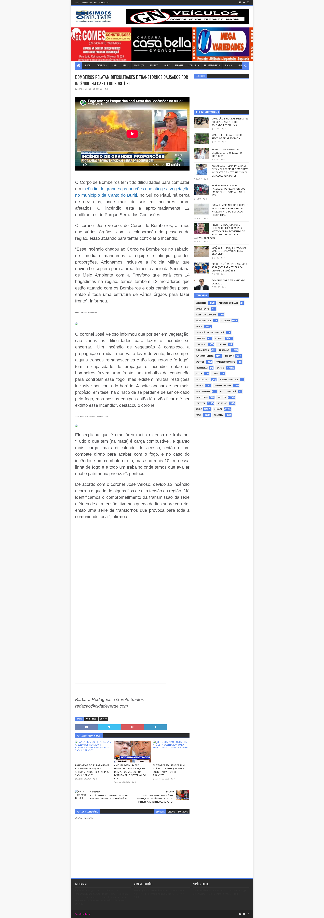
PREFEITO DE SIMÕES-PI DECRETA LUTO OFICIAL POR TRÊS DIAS (227, 152)
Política (154, 65)
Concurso (193, 65)
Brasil (126, 65)
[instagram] (247, 2)
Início (77, 2)
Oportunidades (222, 386)
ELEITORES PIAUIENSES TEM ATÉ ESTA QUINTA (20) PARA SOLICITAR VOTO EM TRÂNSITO (169, 770)
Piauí (114, 65)
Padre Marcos (203, 391)
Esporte (179, 65)
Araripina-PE (202, 309)
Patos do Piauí (228, 391)
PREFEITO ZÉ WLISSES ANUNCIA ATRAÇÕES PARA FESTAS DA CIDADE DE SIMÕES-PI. (229, 267)
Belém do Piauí (203, 321)
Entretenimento (212, 65)
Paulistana (202, 397)
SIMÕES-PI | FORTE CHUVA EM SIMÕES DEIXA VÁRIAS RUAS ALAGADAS (229, 251)
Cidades (101, 65)
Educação (139, 65)
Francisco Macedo (225, 362)
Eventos (200, 362)
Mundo (241, 65)
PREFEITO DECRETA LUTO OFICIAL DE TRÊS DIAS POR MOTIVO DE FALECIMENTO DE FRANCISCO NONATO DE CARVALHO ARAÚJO (219, 231)
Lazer (215, 374)
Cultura (222, 344)
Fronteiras (202, 368)
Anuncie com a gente (89, 2)
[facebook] (239, 2)
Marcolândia (203, 380)
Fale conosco (103, 2)
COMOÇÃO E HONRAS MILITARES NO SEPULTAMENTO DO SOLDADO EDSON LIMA (230, 122)
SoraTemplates (82, 914)
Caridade (200, 338)
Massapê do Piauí (229, 380)
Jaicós (199, 374)
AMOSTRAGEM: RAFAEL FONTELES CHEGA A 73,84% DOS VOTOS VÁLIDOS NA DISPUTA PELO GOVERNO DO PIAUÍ (130, 772)
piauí (198, 415)
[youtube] (244, 2)
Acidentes (91, 719)
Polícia (228, 65)
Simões (88, 65)
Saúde (167, 65)
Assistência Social (206, 315)
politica (218, 415)
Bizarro (225, 321)
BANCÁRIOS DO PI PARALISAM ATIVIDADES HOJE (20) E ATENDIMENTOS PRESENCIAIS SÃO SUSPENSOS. (92, 770)
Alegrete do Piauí (228, 303)
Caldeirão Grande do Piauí (210, 332)
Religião (222, 403)
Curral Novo (202, 350)
